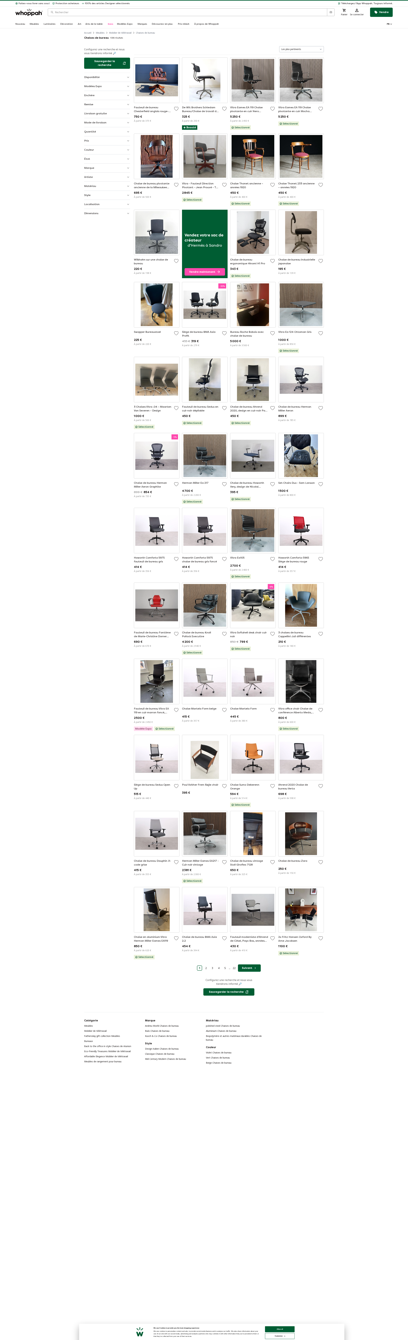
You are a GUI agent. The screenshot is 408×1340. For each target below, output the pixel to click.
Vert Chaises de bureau (218, 1057)
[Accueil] (29, 12)
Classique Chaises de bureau (159, 1053)
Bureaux (88, 1041)
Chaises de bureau (145, 32)
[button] (262, 3)
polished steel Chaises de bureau (223, 1025)
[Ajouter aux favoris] (176, 109)
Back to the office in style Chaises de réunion (107, 1046)
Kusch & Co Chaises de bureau (161, 1035)
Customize (279, 1336)
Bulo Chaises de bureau (157, 1030)
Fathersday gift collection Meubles (102, 1035)
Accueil (87, 32)
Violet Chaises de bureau (218, 1052)
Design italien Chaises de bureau (162, 1048)
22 (234, 968)
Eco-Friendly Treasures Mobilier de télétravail (107, 1051)
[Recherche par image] (330, 12)
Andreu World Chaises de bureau (162, 1025)
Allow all (280, 1329)
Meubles (100, 32)
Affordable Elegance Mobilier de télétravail (106, 1056)
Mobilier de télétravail (120, 32)
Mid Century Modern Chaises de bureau (165, 1058)
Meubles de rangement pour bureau (102, 1061)
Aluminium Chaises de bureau (221, 1030)
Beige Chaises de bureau (218, 1062)
